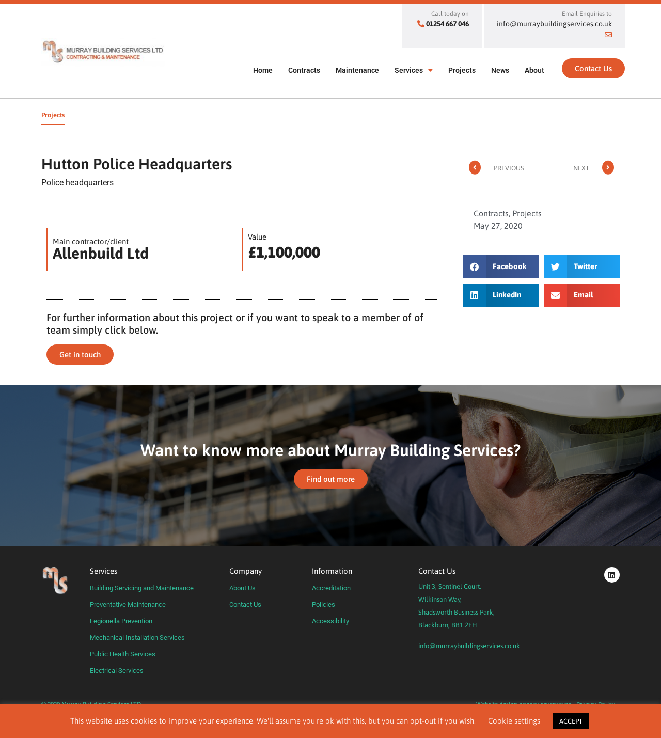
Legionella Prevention (121, 621)
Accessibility (330, 621)
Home (263, 70)
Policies (323, 604)
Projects (462, 70)
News (500, 70)
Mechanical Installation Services (137, 637)
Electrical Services (117, 670)
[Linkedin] (612, 575)
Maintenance (357, 70)
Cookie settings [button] (514, 720)
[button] (501, 266)
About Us (242, 588)
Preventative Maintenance (128, 604)
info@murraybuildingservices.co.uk (469, 646)
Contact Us (245, 604)
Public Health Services (122, 654)
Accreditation (331, 588)
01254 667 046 (447, 24)
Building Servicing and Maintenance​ (142, 588)
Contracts (304, 70)
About (534, 70)
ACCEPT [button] (571, 721)
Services (409, 70)
